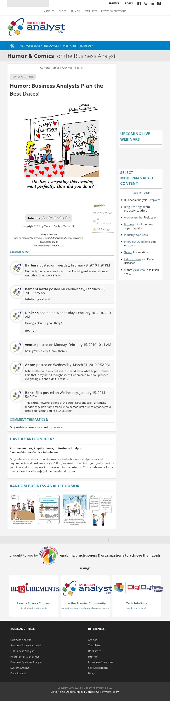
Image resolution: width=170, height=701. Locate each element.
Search (79, 68)
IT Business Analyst (22, 651)
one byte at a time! (136, 607)
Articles (49, 11)
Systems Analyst (20, 668)
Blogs (62, 11)
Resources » (52, 45)
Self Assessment (98, 668)
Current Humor (49, 68)
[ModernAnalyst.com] (87, 588)
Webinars (69, 45)
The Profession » (30, 45)
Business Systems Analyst (26, 662)
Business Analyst (20, 640)
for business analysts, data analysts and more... (85, 607)
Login (129, 3)
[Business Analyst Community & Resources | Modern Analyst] (36, 26)
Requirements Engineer (24, 656)
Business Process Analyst (25, 645)
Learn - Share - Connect (34, 603)
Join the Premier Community (85, 603)
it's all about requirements (34, 607)
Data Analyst (18, 673)
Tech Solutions (136, 603)
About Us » (86, 45)
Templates (91, 11)
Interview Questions (113, 11)
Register (114, 3)
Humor (75, 11)
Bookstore (94, 651)
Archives (67, 68)
